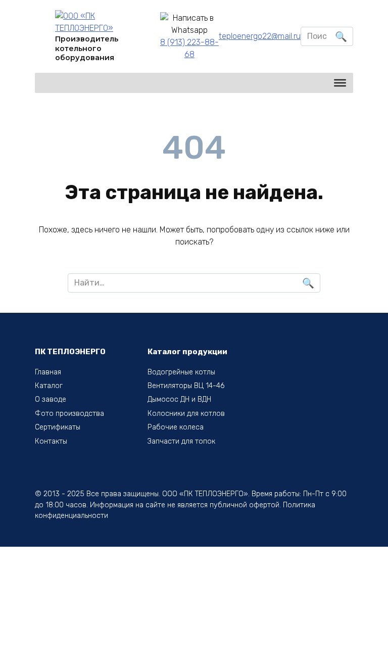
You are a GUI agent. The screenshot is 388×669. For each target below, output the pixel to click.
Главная (48, 372)
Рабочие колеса (176, 427)
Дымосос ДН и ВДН (179, 399)
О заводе (50, 399)
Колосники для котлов (186, 413)
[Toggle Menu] (340, 82)
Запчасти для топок (181, 441)
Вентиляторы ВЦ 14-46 (186, 385)
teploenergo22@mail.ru (260, 36)
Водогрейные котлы (181, 372)
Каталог (49, 385)
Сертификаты (57, 427)
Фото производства (69, 413)
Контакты (51, 441)
